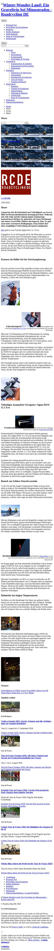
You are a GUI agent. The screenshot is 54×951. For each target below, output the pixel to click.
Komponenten (16, 57)
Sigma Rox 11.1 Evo (19, 328)
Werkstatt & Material (19, 93)
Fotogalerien (16, 75)
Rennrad (9, 50)
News (13, 52)
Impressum (10, 100)
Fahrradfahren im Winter (10, 691)
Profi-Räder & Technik (20, 59)
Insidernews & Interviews (21, 73)
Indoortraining (16, 91)
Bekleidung (15, 68)
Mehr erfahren (34, 940)
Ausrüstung (10, 61)
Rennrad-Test (11, 25)
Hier (3, 230)
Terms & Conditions (40, 927)
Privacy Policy (17, 927)
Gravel (23, 691)
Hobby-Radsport (12, 32)
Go (27, 46)
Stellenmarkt (11, 39)
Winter (31, 693)
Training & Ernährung (20, 89)
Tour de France (17, 79)
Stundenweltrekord (18, 82)
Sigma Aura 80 (42, 691)
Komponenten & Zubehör (21, 64)
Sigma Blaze (44, 556)
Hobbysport (10, 84)
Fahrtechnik (15, 95)
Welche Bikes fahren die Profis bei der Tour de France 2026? (27, 864)
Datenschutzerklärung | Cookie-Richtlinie (22, 893)
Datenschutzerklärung (14, 102)
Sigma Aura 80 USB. (46, 430)
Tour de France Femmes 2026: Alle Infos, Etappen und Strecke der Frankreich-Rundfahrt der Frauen (24, 757)
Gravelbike (31, 691)
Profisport (10, 70)
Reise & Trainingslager (15, 36)
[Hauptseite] (27, 14)
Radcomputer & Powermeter (22, 66)
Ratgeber (9, 30)
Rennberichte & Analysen (21, 77)
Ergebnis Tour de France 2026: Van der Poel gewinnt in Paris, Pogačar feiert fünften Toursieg (25, 791)
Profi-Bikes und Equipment (17, 27)
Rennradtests (16, 55)
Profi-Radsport (12, 34)
